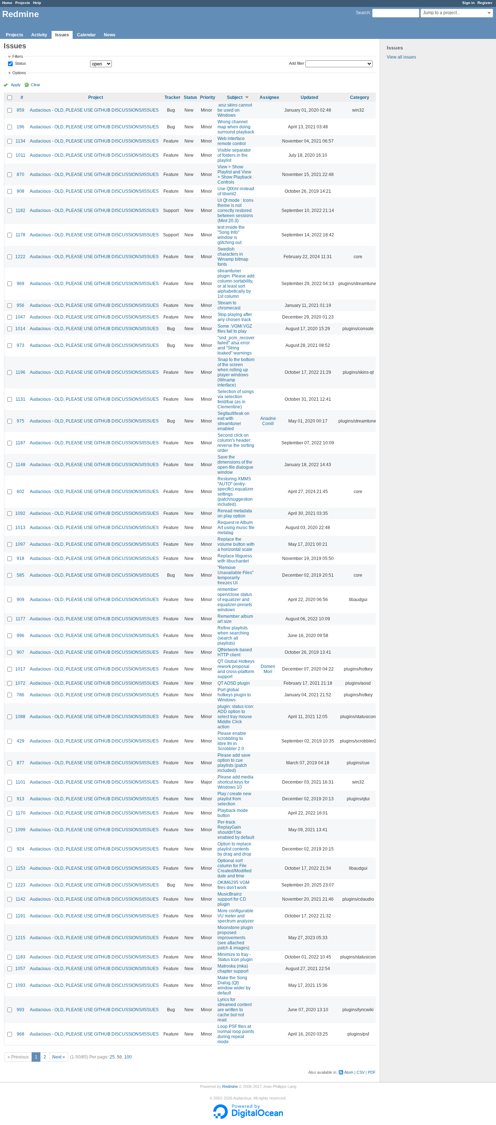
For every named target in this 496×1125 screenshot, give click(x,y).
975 (20, 421)
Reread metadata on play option (234, 513)
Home (7, 3)
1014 (20, 328)
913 (20, 798)
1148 (20, 464)
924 (20, 849)
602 (20, 491)
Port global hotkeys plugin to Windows (234, 694)
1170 (20, 813)
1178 (20, 234)
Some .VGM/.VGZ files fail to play (234, 329)
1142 (20, 899)
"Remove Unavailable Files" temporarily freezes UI (235, 575)
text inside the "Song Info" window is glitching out (231, 235)
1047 (20, 317)
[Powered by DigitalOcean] (248, 1117)
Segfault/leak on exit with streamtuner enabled (233, 421)
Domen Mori (268, 669)
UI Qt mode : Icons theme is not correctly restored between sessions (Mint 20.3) (235, 210)
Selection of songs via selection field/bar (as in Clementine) (235, 399)
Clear (35, 85)
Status (20, 63)
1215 (20, 937)
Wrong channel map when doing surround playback (235, 127)
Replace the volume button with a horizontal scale (236, 544)
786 (20, 694)
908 (20, 191)
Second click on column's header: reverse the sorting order (235, 443)
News (109, 34)
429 (20, 741)
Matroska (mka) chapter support (232, 969)
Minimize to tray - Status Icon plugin (235, 957)
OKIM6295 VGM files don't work (233, 885)
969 (20, 283)
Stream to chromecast (228, 305)
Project (95, 97)
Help (37, 3)
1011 (20, 155)
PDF (372, 1072)
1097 (20, 544)
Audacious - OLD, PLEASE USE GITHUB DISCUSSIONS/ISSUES (94, 110)
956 (20, 305)
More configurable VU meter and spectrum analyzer (235, 916)
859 (20, 110)
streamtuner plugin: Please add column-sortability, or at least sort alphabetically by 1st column (236, 283)
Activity (39, 34)
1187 (20, 442)
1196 (20, 372)
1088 (20, 716)
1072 (20, 683)
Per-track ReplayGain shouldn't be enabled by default (235, 830)
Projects (22, 3)
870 (20, 174)
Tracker (172, 97)
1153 (20, 868)
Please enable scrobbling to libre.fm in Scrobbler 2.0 (231, 741)
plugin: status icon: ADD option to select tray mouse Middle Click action (235, 716)
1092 (20, 513)
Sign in (468, 3)
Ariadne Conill (268, 421)
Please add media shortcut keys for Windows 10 (235, 782)
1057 (20, 968)
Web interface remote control (231, 141)
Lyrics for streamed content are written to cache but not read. (234, 1009)
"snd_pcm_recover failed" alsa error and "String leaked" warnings (236, 345)
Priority (207, 97)
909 (20, 599)
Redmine (230, 1086)
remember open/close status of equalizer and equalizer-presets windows (234, 599)
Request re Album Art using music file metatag (236, 527)
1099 (20, 829)
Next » (58, 1057)
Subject (235, 97)
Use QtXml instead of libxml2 (235, 191)
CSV (361, 1072)
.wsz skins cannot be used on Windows (234, 110)
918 (20, 558)
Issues (62, 34)
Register (484, 3)
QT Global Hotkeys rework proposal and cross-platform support (236, 669)
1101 (20, 782)
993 (20, 1009)
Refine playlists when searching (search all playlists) (233, 635)
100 (128, 1057)
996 (20, 635)
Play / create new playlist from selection (234, 798)
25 (112, 1057)
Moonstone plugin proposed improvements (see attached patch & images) (235, 937)
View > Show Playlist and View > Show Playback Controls (234, 174)
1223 (20, 885)
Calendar (86, 34)
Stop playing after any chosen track (234, 317)
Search (363, 12)
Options (19, 73)
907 (20, 652)
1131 (20, 399)
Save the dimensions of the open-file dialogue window (235, 465)
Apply (16, 85)
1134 (20, 141)
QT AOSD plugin (233, 683)
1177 (20, 618)
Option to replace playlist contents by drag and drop (234, 849)
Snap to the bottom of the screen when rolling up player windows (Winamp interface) (236, 372)
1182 (20, 210)
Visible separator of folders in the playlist (234, 155)
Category (359, 97)
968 (20, 1034)
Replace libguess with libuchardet (234, 558)
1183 (20, 957)
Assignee (269, 97)
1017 (20, 669)
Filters (17, 56)
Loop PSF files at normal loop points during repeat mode (235, 1034)
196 (20, 126)
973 (20, 345)
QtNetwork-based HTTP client (234, 652)
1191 (20, 915)
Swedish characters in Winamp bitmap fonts (232, 257)
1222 (20, 256)
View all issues (401, 57)
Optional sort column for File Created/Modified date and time (234, 868)
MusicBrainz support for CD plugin (231, 899)
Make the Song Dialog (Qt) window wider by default (234, 985)
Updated (309, 97)
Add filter (296, 63)
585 (20, 575)
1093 (20, 985)
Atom (348, 1072)
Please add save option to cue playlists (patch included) (234, 763)
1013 (20, 527)
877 (20, 762)
